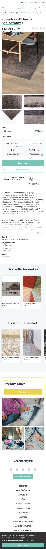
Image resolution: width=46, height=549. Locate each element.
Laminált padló (23, 508)
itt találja (31, 540)
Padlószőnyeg (13, 13)
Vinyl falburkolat (23, 530)
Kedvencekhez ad (23, 170)
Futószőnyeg (23, 512)
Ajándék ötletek (23, 526)
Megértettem (23, 545)
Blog (31, 2)
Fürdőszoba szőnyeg (23, 521)
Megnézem (23, 392)
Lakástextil (23, 495)
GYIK (43, 2)
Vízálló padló (23, 504)
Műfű (23, 499)
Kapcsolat (37, 2)
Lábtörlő (23, 517)
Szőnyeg (23, 486)
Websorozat (24, 2)
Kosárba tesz (23, 163)
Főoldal (5, 13)
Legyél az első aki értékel (23, 476)
